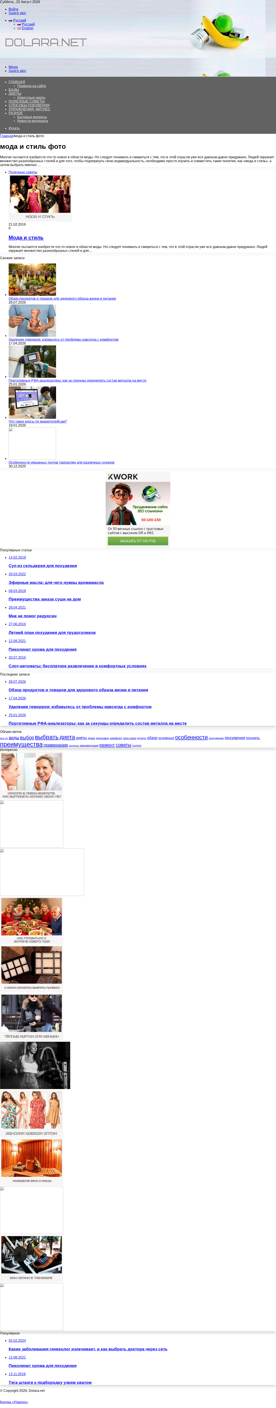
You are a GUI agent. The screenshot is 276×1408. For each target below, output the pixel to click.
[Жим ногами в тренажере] (31, 1281)
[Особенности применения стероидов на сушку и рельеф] (35, 1088)
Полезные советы (27, 101)
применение (56, 745)
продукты (74, 745)
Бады (14, 90)
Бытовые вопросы (32, 117)
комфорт (116, 738)
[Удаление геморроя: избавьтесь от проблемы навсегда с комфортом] (32, 335)
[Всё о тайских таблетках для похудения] (31, 846)
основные (166, 738)
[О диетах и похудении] (44, 59)
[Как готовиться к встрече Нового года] (31, 943)
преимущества (21, 744)
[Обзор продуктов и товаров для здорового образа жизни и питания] (32, 294)
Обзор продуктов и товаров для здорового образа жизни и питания (62, 298)
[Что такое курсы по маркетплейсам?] (32, 417)
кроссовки (129, 738)
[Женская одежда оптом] (31, 1136)
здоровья (102, 738)
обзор (152, 738)
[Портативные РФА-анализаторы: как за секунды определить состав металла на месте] (32, 376)
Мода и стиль (26, 237)
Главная (6, 136)
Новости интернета (32, 121)
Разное (16, 113)
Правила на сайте (31, 86)
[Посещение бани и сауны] (31, 1184)
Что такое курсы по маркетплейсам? (38, 421)
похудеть (253, 738)
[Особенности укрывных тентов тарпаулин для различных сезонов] (32, 458)
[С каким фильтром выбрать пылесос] (31, 991)
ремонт (107, 744)
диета (67, 737)
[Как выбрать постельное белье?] (31, 1329)
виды (14, 737)
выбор (27, 737)
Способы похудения (29, 105)
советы (123, 745)
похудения (235, 737)
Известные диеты (31, 97)
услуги (136, 745)
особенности (191, 737)
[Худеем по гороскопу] (31, 1233)
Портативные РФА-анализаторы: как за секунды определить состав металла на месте (77, 380)
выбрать (47, 737)
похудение (216, 738)
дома (91, 738)
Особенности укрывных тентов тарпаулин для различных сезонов (61, 462)
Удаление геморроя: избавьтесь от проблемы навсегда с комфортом (63, 339)
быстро (4, 738)
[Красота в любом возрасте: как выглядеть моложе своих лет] (31, 798)
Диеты (15, 94)
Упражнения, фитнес (29, 109)
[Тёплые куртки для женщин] (31, 1039)
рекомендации (89, 745)
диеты (81, 738)
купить (141, 738)
